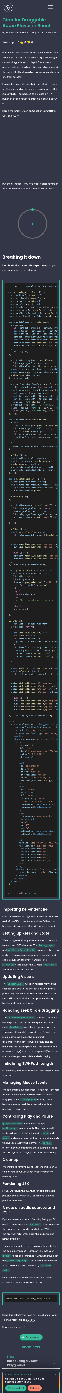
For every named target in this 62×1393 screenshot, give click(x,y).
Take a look (14, 1387)
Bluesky (30, 1319)
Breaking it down (21, 257)
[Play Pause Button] (32, 224)
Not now (34, 1387)
